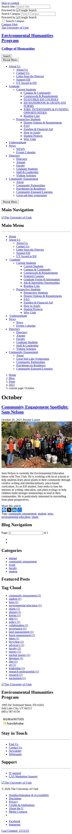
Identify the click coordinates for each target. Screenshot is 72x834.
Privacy (13, 801)
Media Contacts (18, 811)
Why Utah (30, 139)
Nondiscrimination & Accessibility (29, 795)
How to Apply (32, 132)
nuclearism (17, 678)
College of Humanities (18, 49)
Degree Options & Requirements (43, 122)
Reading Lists (32, 116)
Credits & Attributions (22, 805)
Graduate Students (27, 168)
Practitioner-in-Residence (31, 188)
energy (15, 651)
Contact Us (22, 73)
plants (35, 516)
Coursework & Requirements (41, 96)
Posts (12, 381)
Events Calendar (25, 152)
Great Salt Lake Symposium (32, 358)
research (16, 674)
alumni (13, 558)
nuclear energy (19, 655)
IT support (15, 773)
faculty (13, 568)
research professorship (24, 671)
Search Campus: (10, 13)
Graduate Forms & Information (42, 279)
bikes (14, 638)
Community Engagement (23, 178)
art (12, 665)
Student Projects (33, 135)
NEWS (20, 149)
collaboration (18, 625)
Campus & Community (37, 92)
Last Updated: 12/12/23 (15, 830)
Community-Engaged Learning (34, 192)
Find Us (13, 744)
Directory (14, 155)
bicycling (16, 641)
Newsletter (15, 750)
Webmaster (15, 754)
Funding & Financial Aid (38, 129)
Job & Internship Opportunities (42, 282)
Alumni (20, 162)
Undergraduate (17, 142)
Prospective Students (28, 119)
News (12, 145)
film (13, 661)
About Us (14, 66)
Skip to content (10, 3)
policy (14, 622)
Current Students (26, 89)
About (20, 182)
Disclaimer (15, 798)
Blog (12, 378)
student (42, 513)
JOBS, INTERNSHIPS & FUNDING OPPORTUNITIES (46, 111)
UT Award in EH (26, 82)
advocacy (16, 645)
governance (17, 628)
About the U (16, 808)
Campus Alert (9, 24)
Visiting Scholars (26, 175)
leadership (17, 668)
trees (50, 513)
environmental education (15, 516)
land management (21, 631)
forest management (22, 635)
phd (13, 618)
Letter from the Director (30, 76)
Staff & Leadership (27, 172)
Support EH (23, 79)
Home (12, 236)
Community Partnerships (30, 185)
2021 (12, 384)
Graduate (14, 86)
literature (16, 658)
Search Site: (8, 6)
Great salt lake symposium (31, 195)
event (12, 564)
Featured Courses (34, 276)
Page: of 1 (24, 532)
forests (14, 615)
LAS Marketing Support (23, 776)
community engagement (22, 513)
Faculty (20, 165)
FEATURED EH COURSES (41, 99)
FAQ (27, 125)
